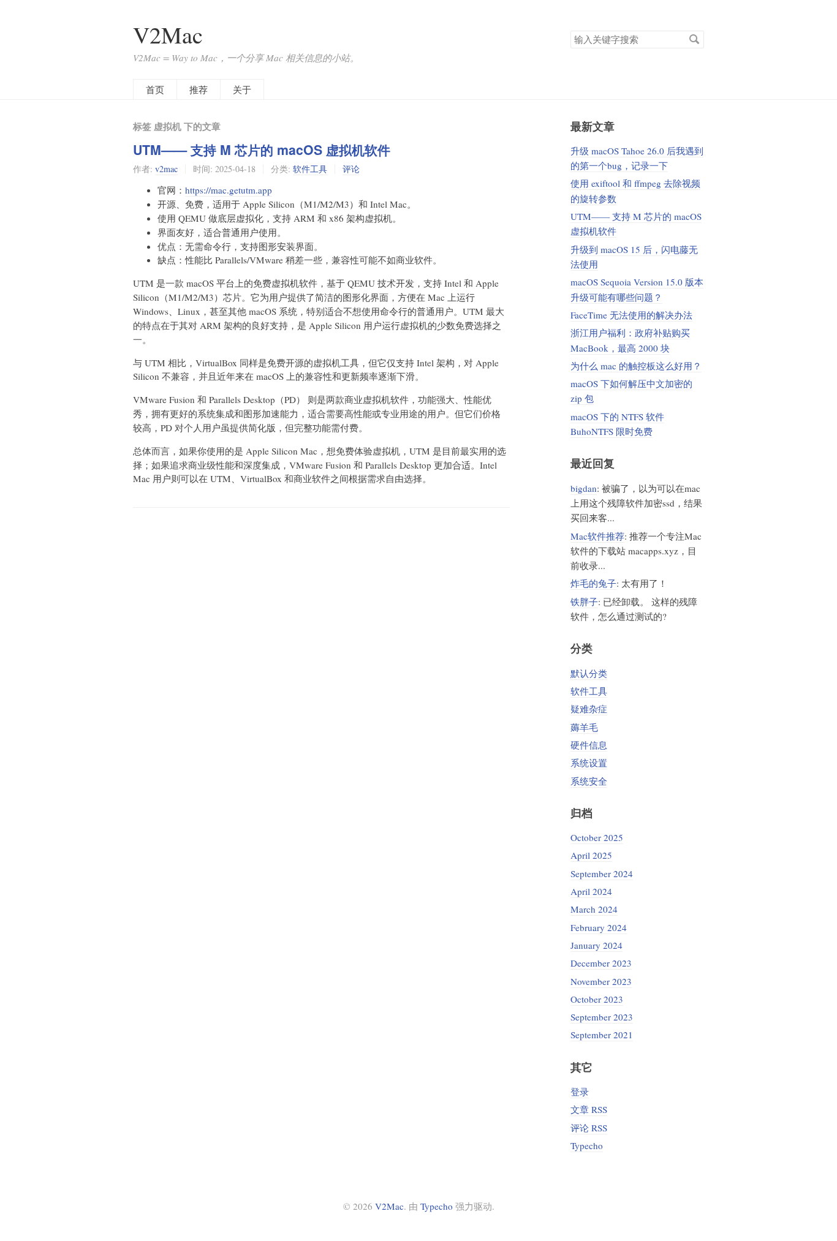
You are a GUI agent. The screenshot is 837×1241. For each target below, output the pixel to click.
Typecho (586, 1145)
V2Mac (168, 34)
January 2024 (596, 945)
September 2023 (601, 1017)
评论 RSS (588, 1128)
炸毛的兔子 (593, 583)
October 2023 (596, 999)
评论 (351, 169)
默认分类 (588, 673)
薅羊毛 (584, 727)
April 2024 (591, 891)
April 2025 (591, 855)
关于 (242, 89)
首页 (155, 89)
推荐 (198, 89)
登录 (579, 1091)
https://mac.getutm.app (228, 190)
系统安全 (588, 781)
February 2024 (598, 927)
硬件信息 (588, 745)
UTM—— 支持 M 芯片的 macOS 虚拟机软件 (261, 149)
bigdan (583, 488)
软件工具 (310, 169)
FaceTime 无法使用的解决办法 (631, 315)
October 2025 (596, 837)
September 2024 (601, 873)
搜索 (694, 39)
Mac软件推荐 (597, 536)
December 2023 (601, 963)
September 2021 (601, 1034)
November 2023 (601, 981)
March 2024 (594, 909)
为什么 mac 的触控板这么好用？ (636, 366)
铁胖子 (584, 601)
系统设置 (588, 762)
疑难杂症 (588, 709)
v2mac (166, 169)
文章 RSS (588, 1109)
